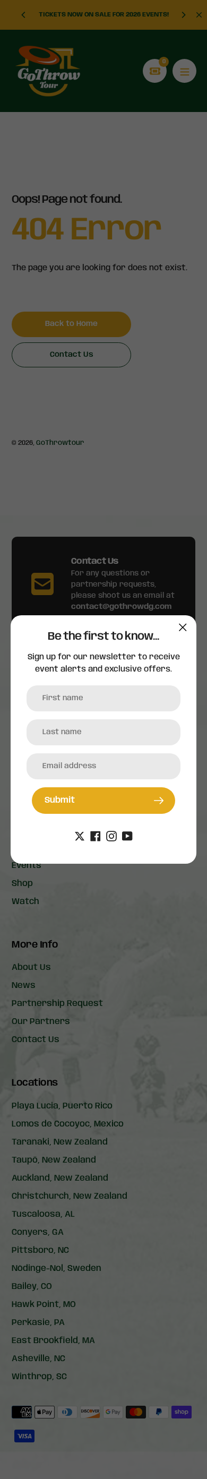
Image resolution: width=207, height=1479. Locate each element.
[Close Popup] (182, 627)
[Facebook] (95, 835)
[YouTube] (127, 835)
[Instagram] (111, 835)
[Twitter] (79, 835)
